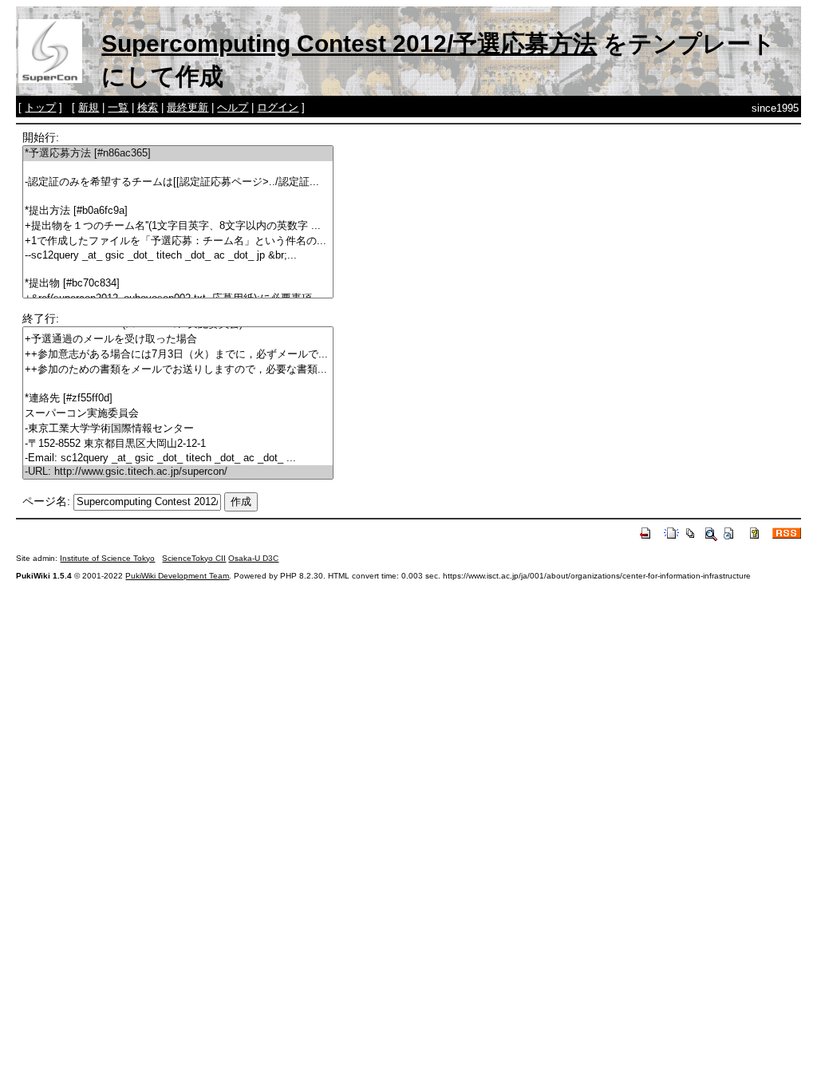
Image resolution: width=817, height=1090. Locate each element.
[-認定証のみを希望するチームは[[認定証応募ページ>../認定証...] (178, 182)
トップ (40, 107)
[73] (178, 384)
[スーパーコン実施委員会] (178, 413)
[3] (178, 196)
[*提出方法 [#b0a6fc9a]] (178, 211)
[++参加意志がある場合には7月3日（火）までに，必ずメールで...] (178, 354)
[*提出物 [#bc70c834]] (178, 283)
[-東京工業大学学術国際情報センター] (178, 428)
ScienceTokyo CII (194, 558)
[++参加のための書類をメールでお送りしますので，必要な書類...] (178, 369)
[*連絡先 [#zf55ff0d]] (178, 398)
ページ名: (46, 501)
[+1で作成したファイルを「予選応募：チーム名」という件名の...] (178, 241)
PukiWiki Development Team (177, 575)
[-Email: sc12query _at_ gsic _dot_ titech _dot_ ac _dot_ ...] (178, 458)
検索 (147, 107)
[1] (178, 168)
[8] (178, 269)
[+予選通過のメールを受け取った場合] (178, 339)
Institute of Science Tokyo (107, 558)
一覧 (118, 107)
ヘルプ (232, 107)
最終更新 (187, 107)
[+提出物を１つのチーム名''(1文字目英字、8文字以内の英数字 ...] (178, 226)
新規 (88, 107)
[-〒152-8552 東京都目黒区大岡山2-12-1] (178, 444)
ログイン (277, 107)
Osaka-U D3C (253, 558)
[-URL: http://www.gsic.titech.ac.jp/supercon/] (178, 472)
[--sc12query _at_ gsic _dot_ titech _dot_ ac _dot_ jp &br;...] (178, 256)
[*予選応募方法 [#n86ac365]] (178, 153)
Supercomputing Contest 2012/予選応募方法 (349, 43)
